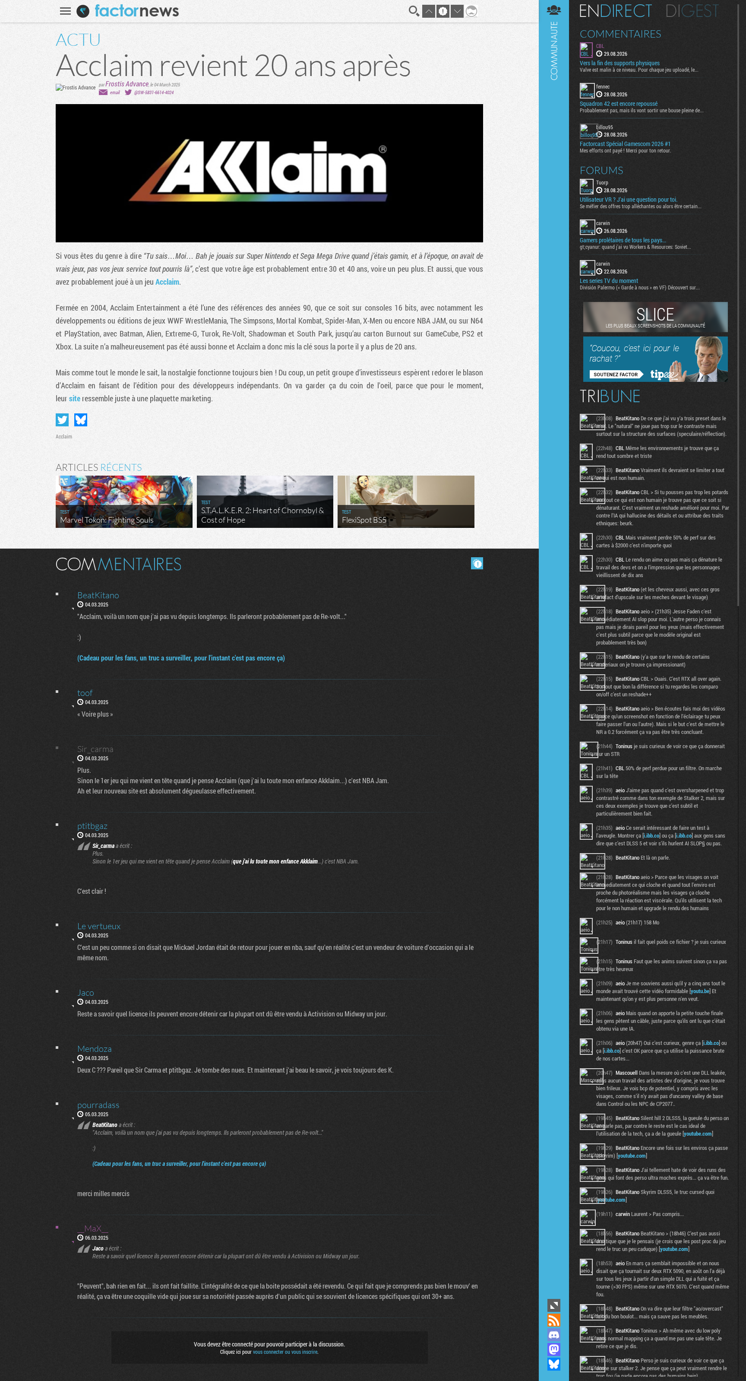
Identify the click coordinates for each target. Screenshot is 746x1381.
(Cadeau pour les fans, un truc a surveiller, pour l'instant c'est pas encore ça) (181, 657)
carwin (603, 222)
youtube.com (698, 1133)
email (115, 92)
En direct (616, 10)
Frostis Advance (127, 83)
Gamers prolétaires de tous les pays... (623, 240)
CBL (600, 45)
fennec (603, 86)
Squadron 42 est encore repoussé (618, 103)
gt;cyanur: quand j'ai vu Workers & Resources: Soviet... (635, 246)
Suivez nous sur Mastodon (553, 1349)
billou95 (604, 127)
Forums (601, 170)
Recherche (414, 11)
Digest (692, 10)
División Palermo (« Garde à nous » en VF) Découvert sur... (640, 287)
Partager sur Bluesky (80, 419)
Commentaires (620, 33)
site (75, 398)
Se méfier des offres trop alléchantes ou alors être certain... (641, 206)
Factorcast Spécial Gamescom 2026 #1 (625, 143)
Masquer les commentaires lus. (477, 563)
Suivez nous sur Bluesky (553, 1364)
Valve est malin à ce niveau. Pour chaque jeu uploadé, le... (639, 69)
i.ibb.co (651, 835)
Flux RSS (553, 1320)
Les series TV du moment (609, 280)
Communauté (554, 648)
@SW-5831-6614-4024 (154, 92)
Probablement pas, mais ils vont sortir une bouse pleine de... (642, 110)
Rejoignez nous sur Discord (553, 1334)
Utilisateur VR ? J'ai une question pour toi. (628, 199)
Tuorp (602, 182)
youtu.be (700, 991)
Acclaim (167, 281)
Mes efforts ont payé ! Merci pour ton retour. (625, 150)
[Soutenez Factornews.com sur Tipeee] (655, 379)
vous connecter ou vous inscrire (285, 1351)
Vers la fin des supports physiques (620, 63)
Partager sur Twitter (62, 419)
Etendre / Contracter (553, 1305)
